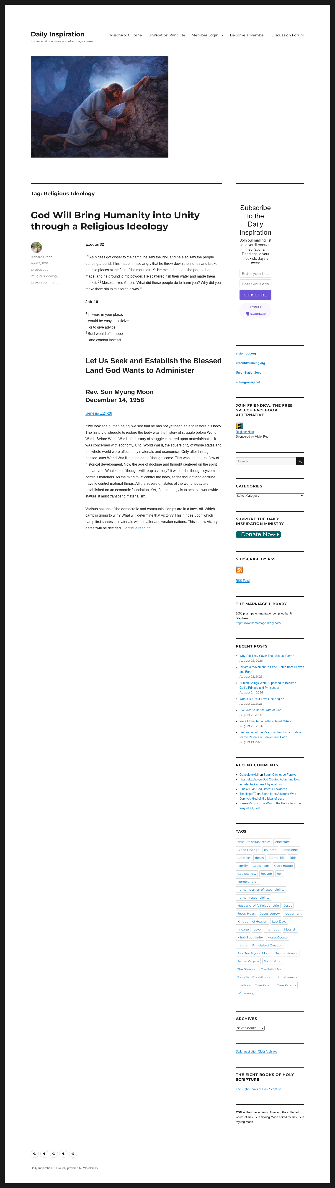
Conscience (290, 849)
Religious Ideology (44, 276)
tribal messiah (288, 977)
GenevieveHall (249, 774)
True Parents (286, 985)
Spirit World (272, 961)
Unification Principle (166, 35)
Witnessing (245, 993)
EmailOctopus (258, 314)
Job (46, 269)
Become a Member (247, 35)
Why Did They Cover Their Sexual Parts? (267, 656)
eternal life (277, 857)
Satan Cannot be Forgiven (281, 774)
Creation (243, 857)
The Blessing (246, 969)
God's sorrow (246, 873)
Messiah (290, 929)
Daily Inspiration (58, 34)
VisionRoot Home (126, 35)
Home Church (247, 881)
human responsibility (253, 897)
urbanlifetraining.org (250, 363)
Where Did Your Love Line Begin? (262, 699)
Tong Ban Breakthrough (255, 977)
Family (242, 865)
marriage (272, 929)
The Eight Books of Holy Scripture (258, 1089)
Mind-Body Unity (250, 937)
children (270, 849)
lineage (243, 929)
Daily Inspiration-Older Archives (256, 1051)
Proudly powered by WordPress (77, 1168)
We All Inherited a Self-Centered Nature (265, 721)
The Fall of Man (272, 969)
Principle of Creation (267, 945)
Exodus (36, 269)
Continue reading (137, 528)
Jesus (288, 905)
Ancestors (282, 842)
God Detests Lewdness (271, 789)
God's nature (283, 865)
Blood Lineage (248, 849)
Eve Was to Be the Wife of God (260, 710)
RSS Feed (243, 580)
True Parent (264, 985)
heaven (266, 873)
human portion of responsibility (260, 889)
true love (243, 985)
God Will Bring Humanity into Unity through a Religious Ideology (115, 220)
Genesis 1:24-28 (98, 413)
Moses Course (278, 937)
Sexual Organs (248, 961)
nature (242, 945)
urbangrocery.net (248, 382)
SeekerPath (247, 803)
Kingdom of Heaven (252, 921)
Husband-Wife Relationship (258, 905)
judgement (293, 913)
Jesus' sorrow (270, 913)
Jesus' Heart (246, 913)
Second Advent (286, 953)
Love (257, 929)
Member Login (205, 35)
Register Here (245, 431)
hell (280, 873)
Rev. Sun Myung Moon (254, 953)
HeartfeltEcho (249, 779)
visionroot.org (246, 353)
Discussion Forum (287, 35)
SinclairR (245, 789)
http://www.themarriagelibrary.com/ (258, 623)
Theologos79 (248, 793)
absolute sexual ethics (253, 842)
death (259, 857)
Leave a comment (44, 282)
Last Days (279, 921)
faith (292, 857)
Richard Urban (41, 257)
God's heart (261, 865)
